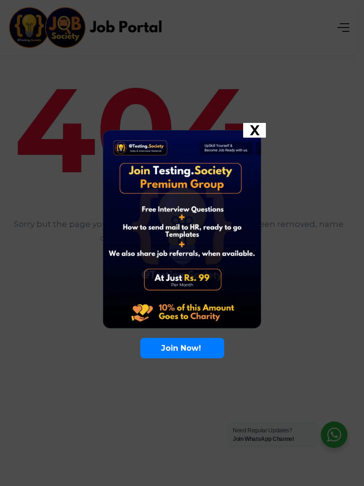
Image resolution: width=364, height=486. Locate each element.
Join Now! (182, 348)
